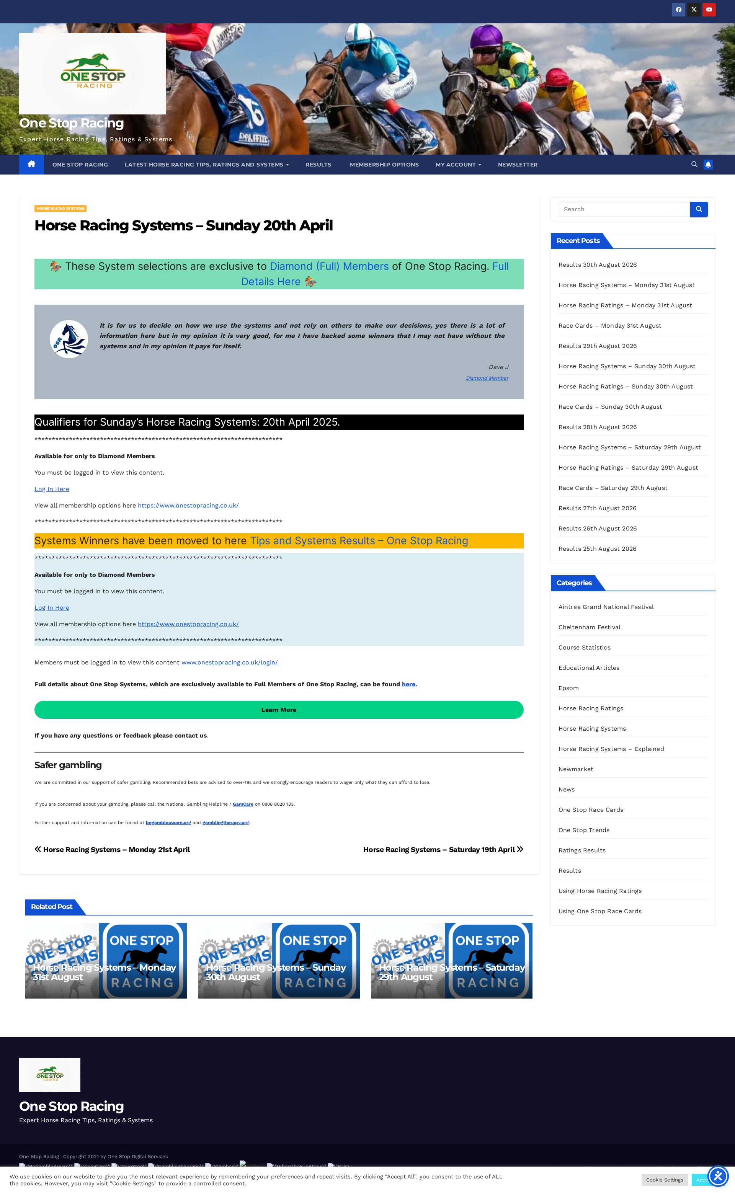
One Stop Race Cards (591, 809)
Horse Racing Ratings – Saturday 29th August (629, 467)
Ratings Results (582, 850)
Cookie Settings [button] (664, 1180)
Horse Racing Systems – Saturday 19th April (439, 849)
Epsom (569, 688)
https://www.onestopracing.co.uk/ (188, 505)
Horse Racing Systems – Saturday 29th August (452, 972)
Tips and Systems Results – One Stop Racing (359, 540)
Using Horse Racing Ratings (600, 890)
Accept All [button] (708, 1180)
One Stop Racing (71, 123)
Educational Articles (589, 667)
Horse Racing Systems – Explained (611, 748)
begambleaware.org (168, 822)
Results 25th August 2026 (598, 548)
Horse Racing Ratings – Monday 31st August (626, 305)
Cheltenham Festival (590, 627)
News (567, 789)
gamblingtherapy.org (226, 822)
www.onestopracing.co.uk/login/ (229, 662)
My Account (457, 164)
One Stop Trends (584, 830)
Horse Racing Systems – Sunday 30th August (276, 972)
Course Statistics (585, 647)
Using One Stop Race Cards (600, 911)
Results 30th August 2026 (598, 264)
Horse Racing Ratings (591, 708)
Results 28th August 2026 (598, 427)
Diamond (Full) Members (329, 266)
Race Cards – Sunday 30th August (611, 406)
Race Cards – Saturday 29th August (613, 487)
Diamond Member (487, 378)
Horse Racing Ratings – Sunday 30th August (626, 386)
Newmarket (576, 769)
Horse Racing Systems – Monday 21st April (116, 849)
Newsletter (518, 164)
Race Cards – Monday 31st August (610, 325)
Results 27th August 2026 (598, 508)
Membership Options (383, 164)
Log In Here (51, 489)
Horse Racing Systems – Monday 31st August (104, 972)
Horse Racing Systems (60, 208)
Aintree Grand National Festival (606, 606)
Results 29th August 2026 (598, 345)
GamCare (243, 804)
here (408, 684)
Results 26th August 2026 (598, 528)
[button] (694, 164)
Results (318, 164)
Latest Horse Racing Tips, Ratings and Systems (205, 164)
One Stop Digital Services (138, 1156)
